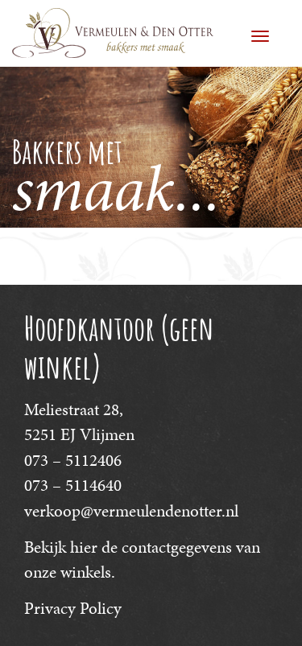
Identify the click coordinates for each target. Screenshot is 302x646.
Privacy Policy (73, 608)
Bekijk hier (60, 547)
